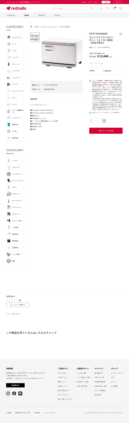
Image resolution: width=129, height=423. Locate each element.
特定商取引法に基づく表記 (22, 413)
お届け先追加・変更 (101, 386)
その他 (37, 26)
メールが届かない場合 (83, 377)
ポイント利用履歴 (100, 390)
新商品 (26, 15)
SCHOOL (95, 2)
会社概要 (8, 413)
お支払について (62, 386)
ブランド (57, 15)
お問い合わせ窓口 (82, 386)
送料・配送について (64, 390)
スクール (113, 382)
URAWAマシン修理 (82, 382)
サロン (113, 377)
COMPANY (84, 2)
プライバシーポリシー (50, 413)
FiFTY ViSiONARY (65, 26)
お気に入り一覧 (99, 377)
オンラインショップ (117, 373)
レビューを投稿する (19, 305)
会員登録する (15, 385)
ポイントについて (63, 395)
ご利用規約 (37, 413)
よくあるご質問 (81, 373)
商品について (62, 382)
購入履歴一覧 (99, 373)
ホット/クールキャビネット (49, 26)
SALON (90, 2)
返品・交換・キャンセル (65, 399)
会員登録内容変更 (100, 382)
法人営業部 (114, 386)
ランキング (11, 15)
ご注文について (62, 377)
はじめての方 (62, 373)
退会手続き (98, 395)
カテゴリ (42, 15)
